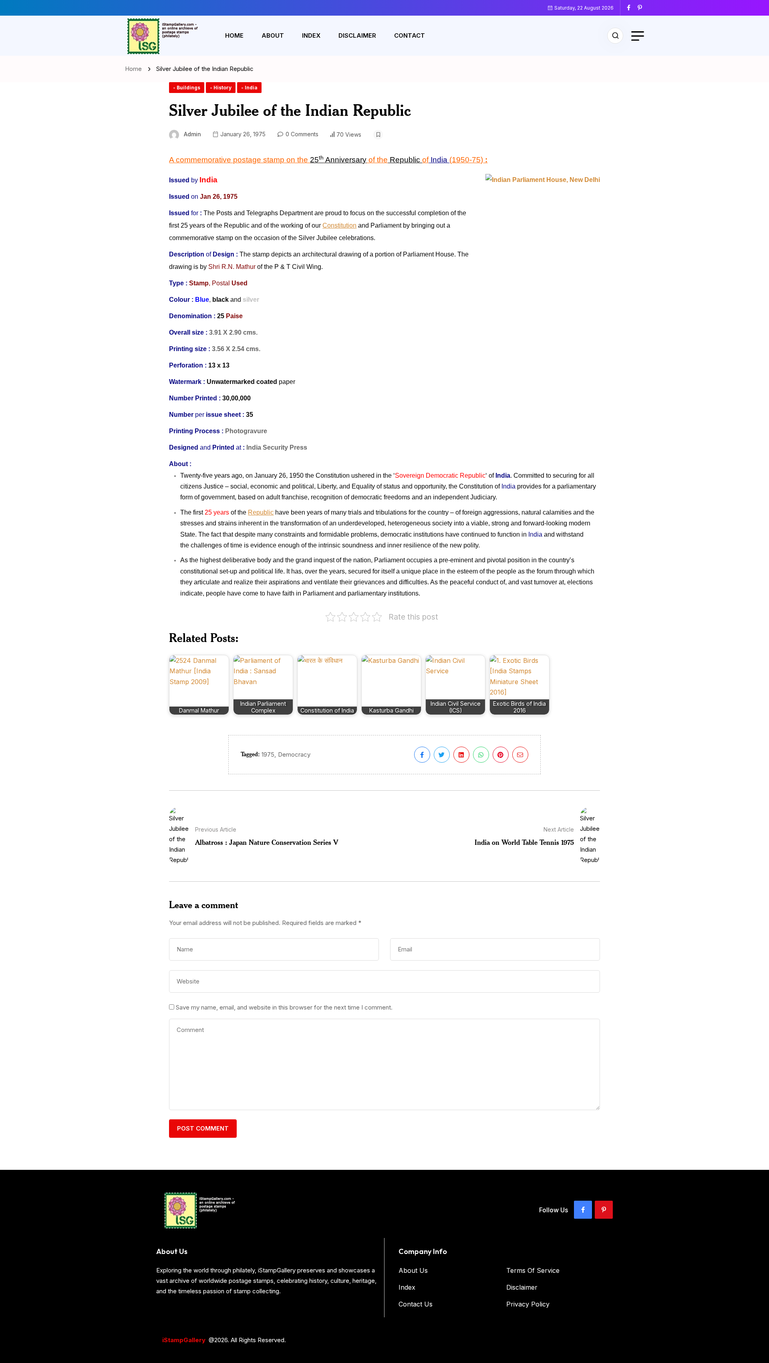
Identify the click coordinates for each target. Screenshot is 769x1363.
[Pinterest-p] (604, 1210)
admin (192, 134)
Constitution (339, 225)
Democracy (294, 754)
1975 (268, 754)
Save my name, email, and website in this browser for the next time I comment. (284, 1007)
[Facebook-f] (583, 1210)
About (273, 35)
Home (234, 35)
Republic (261, 512)
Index (311, 35)
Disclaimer (357, 35)
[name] (631, 7)
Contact (409, 35)
